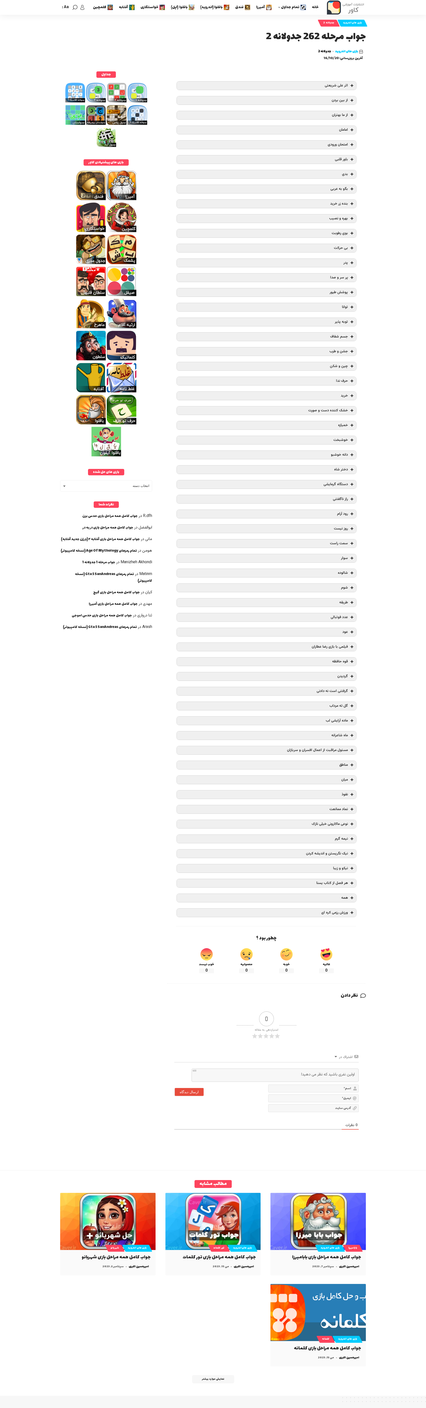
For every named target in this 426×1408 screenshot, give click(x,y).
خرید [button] (344, 396)
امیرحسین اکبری (349, 1266)
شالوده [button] (343, 573)
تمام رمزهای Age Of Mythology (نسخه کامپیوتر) (99, 551)
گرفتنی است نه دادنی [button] (332, 691)
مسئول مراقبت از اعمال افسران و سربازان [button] (317, 750)
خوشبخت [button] (340, 440)
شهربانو (114, 1248)
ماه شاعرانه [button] (339, 735)
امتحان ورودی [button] (338, 144)
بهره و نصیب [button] (338, 218)
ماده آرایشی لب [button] (337, 720)
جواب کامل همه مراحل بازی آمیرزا (113, 604)
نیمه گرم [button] (341, 839)
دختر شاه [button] (341, 469)
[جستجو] (74, 7)
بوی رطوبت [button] (340, 233)
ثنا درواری (144, 615)
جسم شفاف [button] (339, 336)
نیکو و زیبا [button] (340, 868)
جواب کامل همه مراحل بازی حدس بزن (110, 516)
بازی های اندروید (352, 23)
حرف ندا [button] (342, 381)
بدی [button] (345, 174)
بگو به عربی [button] (339, 189)
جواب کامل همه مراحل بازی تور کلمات (219, 1257)
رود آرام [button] (342, 514)
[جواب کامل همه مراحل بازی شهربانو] (108, 1221)
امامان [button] (343, 130)
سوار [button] (344, 558)
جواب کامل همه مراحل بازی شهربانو (116, 1257)
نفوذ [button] (345, 794)
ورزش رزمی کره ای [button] (334, 912)
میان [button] (344, 780)
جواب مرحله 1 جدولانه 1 (98, 562)
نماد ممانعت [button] (338, 809)
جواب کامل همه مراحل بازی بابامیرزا (326, 1257)
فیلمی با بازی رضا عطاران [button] (330, 647)
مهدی (147, 604)
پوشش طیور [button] (339, 292)
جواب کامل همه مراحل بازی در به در (108, 528)
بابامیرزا (352, 1248)
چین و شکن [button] (339, 366)
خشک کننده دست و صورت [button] (328, 410)
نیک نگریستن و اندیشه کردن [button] (327, 853)
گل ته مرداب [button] (338, 706)
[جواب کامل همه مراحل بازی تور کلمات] (213, 1221)
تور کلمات (218, 1248)
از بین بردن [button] (340, 100)
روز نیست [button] (341, 528)
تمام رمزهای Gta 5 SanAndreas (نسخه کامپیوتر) (100, 627)
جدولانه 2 (328, 23)
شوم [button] (344, 588)
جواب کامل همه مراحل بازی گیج (116, 592)
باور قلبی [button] (341, 159)
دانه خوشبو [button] (339, 455)
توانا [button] (345, 307)
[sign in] (82, 7)
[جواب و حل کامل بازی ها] (346, 7)
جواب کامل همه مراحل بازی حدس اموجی (102, 615)
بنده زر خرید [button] (339, 204)
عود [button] (345, 632)
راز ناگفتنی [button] (340, 499)
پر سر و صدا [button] (339, 277)
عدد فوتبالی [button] (339, 617)
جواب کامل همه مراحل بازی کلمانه (327, 1348)
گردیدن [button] (342, 676)
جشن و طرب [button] (338, 351)
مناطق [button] (343, 765)
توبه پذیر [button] (341, 322)
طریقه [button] (343, 602)
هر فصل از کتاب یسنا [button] (332, 883)
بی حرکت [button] (341, 248)
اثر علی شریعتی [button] (336, 85)
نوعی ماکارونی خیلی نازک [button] (330, 824)
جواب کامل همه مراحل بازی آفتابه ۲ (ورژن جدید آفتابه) (100, 539)
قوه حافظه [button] (340, 661)
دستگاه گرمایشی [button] (335, 484)
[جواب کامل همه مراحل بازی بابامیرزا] (318, 1221)
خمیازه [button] (343, 425)
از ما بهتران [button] (340, 115)
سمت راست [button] (339, 543)
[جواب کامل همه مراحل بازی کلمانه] (318, 1312)
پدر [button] (345, 263)
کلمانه (325, 1339)
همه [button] (344, 898)
